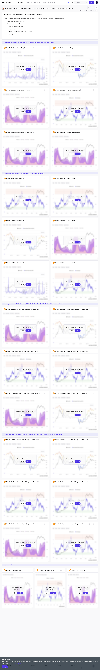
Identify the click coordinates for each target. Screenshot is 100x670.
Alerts (44, 2)
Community (21, 2)
